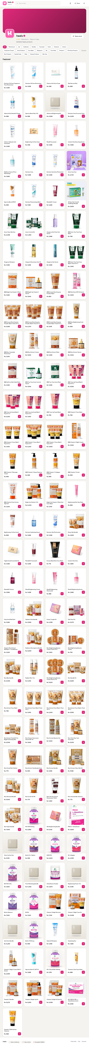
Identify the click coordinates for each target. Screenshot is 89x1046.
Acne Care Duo (72, 172)
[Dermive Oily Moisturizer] (55, 520)
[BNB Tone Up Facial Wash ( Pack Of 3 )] (12, 400)
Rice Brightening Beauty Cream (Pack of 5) (53, 678)
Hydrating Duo (72, 941)
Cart (79, 1041)
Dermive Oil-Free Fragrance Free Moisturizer (12, 84)
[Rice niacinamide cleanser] (76, 785)
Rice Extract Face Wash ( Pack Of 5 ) (76, 708)
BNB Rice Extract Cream (32, 352)
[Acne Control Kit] (34, 220)
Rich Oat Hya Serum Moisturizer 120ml (52, 797)
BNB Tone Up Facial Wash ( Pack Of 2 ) (32, 412)
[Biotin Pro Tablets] (34, 843)
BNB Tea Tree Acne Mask (54, 382)
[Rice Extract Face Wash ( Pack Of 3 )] (55, 696)
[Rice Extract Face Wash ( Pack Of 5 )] (76, 696)
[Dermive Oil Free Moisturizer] (34, 72)
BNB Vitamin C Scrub (73, 472)
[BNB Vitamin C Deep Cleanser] (34, 460)
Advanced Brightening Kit (54, 113)
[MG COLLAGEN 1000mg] (55, 958)
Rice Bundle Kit (72, 678)
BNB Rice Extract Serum (74, 352)
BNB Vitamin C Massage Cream (10, 473)
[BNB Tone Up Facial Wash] (55, 400)
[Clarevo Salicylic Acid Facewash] (12, 130)
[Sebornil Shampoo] (55, 929)
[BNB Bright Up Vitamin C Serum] (34, 280)
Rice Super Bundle (9, 826)
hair (19, 47)
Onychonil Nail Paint (9, 619)
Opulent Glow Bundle (31, 619)
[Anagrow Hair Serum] (55, 250)
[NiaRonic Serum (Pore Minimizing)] (12, 160)
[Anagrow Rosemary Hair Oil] (34, 250)
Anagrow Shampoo (9, 262)
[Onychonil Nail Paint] (12, 608)
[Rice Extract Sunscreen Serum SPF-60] (34, 726)
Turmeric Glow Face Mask (75, 969)
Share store (78, 36)
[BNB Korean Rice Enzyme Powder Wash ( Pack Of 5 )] (12, 310)
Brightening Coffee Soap (32, 142)
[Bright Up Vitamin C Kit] (34, 490)
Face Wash (31, 50)
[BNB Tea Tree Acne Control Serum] (34, 370)
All (4, 47)
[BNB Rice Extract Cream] (34, 340)
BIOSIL (27, 912)
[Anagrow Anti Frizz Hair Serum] (55, 220)
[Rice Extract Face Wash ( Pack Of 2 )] (34, 696)
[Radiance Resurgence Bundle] (34, 636)
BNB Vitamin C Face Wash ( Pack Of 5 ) (54, 442)
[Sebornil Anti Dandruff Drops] (12, 102)
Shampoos (39, 50)
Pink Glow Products (73, 50)
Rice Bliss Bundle (8, 678)
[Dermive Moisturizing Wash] (34, 190)
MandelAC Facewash (31, 560)
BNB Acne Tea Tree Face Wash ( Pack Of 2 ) (75, 262)
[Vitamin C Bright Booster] (55, 901)
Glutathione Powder (52, 883)
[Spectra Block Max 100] (34, 102)
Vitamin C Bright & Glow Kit (54, 999)
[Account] (84, 3)
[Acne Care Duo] (76, 160)
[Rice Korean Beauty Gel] (55, 726)
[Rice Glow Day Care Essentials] (76, 726)
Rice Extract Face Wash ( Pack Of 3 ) (55, 708)
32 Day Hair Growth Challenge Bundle (73, 202)
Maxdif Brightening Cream (32, 589)
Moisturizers (12, 47)
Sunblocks (26, 47)
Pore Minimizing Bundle (31, 883)
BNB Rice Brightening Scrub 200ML (75, 322)
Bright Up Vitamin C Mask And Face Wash (55, 502)
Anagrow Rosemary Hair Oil (33, 262)
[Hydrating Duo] (76, 929)
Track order (73, 1041)
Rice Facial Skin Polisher (10, 768)
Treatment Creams (9, 50)
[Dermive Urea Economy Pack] (76, 102)
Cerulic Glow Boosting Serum (76, 142)
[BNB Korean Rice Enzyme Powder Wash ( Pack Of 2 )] (55, 310)
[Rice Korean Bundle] (55, 756)
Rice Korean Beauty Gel (53, 738)
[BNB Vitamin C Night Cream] (76, 430)
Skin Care (44, 54)
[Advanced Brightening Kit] (55, 102)
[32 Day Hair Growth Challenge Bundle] (76, 190)
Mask (26, 54)
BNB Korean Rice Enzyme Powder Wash (54, 292)
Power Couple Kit (51, 619)
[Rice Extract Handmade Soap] (34, 756)
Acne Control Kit (30, 232)
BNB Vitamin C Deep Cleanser (33, 472)
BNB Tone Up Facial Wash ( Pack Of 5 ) (75, 382)
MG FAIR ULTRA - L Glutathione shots (73, 1000)
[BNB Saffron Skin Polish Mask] (12, 370)
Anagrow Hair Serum (52, 262)
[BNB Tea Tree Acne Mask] (55, 370)
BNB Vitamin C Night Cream (75, 442)
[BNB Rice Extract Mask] (55, 340)
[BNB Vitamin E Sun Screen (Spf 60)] (12, 490)
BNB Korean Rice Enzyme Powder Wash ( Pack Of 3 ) (32, 322)
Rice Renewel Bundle (10, 796)
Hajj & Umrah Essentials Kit (11, 560)
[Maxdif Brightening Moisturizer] (55, 578)
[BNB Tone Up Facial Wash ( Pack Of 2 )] (34, 400)
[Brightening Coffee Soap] (34, 130)
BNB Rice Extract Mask (53, 352)
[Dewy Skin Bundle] (76, 520)
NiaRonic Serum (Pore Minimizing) (10, 172)
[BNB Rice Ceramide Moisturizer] (12, 340)
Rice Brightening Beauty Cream (75, 648)
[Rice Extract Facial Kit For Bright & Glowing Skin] (12, 726)
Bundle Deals (18, 54)
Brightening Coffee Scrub (11, 532)
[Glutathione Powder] (55, 872)
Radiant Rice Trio (30, 678)
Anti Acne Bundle (9, 941)
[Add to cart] (19, 87)
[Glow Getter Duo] (12, 843)
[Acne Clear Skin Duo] (12, 220)
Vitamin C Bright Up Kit (31, 999)
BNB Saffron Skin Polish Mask (12, 382)
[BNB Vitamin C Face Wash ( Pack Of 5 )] (55, 430)
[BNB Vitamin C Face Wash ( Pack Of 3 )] (34, 430)
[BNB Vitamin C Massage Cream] (12, 460)
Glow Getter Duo (9, 855)
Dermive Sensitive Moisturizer (55, 172)
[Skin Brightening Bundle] (55, 815)
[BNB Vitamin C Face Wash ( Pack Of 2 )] (12, 430)
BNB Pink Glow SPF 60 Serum (76, 292)
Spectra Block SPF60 (10, 202)
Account (84, 1041)
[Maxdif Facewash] (55, 130)
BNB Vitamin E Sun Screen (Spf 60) (11, 502)
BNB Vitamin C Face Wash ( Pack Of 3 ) (32, 442)
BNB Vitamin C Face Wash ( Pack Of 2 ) (11, 442)
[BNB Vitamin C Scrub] (76, 460)
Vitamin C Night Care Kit (75, 912)
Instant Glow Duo (73, 560)
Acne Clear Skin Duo (9, 232)
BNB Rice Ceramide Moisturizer (9, 352)
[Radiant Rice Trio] (34, 666)
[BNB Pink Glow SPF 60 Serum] (76, 280)
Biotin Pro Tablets (30, 855)
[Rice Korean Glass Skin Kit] (76, 756)
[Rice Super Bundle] (12, 815)
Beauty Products (34, 54)
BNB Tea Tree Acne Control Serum (33, 382)
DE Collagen (71, 855)
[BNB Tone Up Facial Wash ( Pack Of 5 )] (76, 370)
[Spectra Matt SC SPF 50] (34, 958)
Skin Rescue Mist (72, 83)
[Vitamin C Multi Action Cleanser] (12, 1018)
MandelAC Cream (51, 202)
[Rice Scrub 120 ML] (34, 785)
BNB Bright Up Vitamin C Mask (12, 292)
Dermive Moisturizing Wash (33, 202)
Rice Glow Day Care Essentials (73, 738)
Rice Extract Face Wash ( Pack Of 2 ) (33, 708)
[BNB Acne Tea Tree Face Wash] (76, 220)
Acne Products (21, 50)
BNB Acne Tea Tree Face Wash (75, 232)
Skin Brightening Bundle (53, 826)
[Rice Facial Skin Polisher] (12, 756)
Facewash (41, 47)
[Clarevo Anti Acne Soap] (55, 72)
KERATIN (49, 855)
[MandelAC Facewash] (34, 549)
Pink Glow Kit (71, 619)
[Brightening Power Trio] (76, 872)
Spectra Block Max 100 (31, 113)
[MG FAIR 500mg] (34, 815)
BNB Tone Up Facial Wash (54, 412)
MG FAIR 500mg (29, 826)
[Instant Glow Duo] (76, 549)
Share (78, 3)
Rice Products (7, 54)
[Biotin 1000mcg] (34, 929)
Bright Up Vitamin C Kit (31, 502)
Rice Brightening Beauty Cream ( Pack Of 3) (53, 648)
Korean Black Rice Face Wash (55, 560)
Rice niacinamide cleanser (75, 796)
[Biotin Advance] (12, 901)
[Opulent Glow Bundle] (34, 608)
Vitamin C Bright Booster (54, 912)
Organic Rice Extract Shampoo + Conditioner (11, 648)
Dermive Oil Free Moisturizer (33, 83)
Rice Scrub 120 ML (30, 796)
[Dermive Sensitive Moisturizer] (55, 160)
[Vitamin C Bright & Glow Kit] (55, 988)
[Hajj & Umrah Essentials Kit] (12, 549)
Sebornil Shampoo (52, 941)
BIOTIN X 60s (8, 883)
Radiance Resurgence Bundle (33, 648)
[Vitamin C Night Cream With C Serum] (12, 958)
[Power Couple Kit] (55, 608)
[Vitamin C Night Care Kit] (76, 901)
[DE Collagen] (76, 843)
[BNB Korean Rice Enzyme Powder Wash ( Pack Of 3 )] (34, 310)
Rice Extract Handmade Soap (33, 768)
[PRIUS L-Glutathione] (76, 815)
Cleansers (56, 47)
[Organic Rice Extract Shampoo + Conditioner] (12, 636)
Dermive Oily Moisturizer (53, 532)
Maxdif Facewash (51, 142)
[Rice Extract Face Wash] (12, 696)
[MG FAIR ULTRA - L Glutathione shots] (76, 988)
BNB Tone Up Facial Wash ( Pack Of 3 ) (11, 412)
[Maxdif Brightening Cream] (34, 578)
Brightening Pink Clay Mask (75, 502)
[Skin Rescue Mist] (76, 72)
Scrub (49, 47)
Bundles (34, 47)
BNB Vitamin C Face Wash (75, 412)
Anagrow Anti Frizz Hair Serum (53, 232)
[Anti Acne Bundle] (12, 929)
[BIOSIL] (34, 901)
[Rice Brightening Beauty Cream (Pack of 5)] (55, 666)
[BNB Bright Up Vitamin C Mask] (12, 280)
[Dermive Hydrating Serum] (34, 520)
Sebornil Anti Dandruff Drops (12, 113)
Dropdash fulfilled (39, 1042)
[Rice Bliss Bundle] (12, 666)
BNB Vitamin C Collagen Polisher (53, 473)
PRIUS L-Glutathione (74, 826)
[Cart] (70, 3)
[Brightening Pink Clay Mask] (76, 490)
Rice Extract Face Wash (10, 708)
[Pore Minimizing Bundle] (34, 872)
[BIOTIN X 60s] (12, 872)
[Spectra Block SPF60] (12, 190)
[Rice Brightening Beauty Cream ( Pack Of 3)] (55, 636)
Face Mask (53, 50)
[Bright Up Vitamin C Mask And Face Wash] (55, 490)
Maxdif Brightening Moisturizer (52, 590)
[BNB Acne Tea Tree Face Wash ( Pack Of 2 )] (76, 250)
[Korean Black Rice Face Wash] (55, 549)
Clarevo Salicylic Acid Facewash (10, 142)
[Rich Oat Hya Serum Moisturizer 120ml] (55, 785)
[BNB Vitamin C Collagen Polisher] (55, 460)
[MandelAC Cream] (55, 190)
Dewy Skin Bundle (73, 532)
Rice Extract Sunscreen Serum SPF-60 (32, 738)
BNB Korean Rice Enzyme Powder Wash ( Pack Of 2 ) (54, 322)
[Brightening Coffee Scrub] (12, 520)
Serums (64, 47)
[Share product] (20, 64)
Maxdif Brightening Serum (75, 589)
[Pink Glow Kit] (76, 608)
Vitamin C (61, 50)
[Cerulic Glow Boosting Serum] (76, 130)
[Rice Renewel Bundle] (12, 785)
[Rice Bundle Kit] (76, 666)
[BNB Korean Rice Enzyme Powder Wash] (55, 280)
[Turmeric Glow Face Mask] (76, 958)
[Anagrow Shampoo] (12, 250)
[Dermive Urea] (34, 160)
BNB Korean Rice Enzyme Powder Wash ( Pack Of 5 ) (11, 322)
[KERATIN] (55, 843)
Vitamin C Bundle (9, 999)
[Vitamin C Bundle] (12, 988)
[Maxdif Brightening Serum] (76, 578)
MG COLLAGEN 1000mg (53, 969)
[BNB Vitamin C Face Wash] (76, 400)
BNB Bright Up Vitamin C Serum (32, 292)
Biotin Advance (8, 912)
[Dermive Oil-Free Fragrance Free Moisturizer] (12, 72)
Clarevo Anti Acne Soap (53, 83)
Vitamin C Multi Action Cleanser (10, 1030)
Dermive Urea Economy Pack (76, 113)
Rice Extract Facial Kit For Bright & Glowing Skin (11, 738)
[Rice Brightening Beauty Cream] (76, 636)
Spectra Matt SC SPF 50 (32, 969)
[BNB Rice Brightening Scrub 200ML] (76, 310)
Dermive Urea (29, 172)
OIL (46, 50)
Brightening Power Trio (74, 883)
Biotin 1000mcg (29, 941)
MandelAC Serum (9, 589)
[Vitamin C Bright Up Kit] (34, 988)
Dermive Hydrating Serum (32, 532)
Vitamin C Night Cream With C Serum (12, 970)
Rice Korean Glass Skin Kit (75, 768)
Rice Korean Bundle (52, 768)
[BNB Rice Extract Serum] (76, 340)
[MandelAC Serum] (12, 578)
